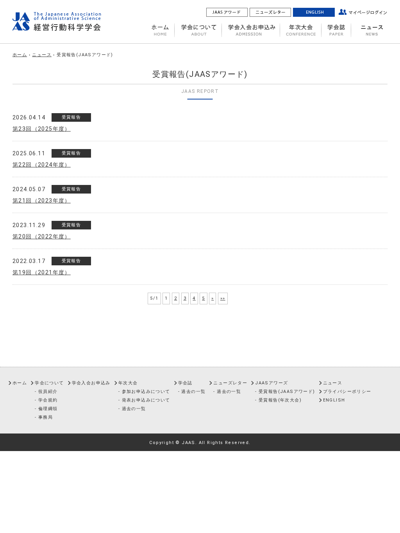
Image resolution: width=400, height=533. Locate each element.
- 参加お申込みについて (144, 391)
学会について (49, 383)
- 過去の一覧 (132, 408)
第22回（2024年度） (41, 165)
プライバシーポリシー (347, 391)
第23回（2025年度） (41, 129)
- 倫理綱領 (46, 408)
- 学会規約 (46, 400)
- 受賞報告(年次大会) (278, 400)
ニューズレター (230, 383)
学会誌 (185, 383)
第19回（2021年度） (41, 272)
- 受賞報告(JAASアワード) (285, 391)
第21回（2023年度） (41, 200)
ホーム (19, 54)
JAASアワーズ (271, 383)
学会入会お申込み (91, 383)
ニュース (42, 54)
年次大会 (128, 383)
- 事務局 (44, 417)
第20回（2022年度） (41, 236)
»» (222, 298)
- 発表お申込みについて (144, 400)
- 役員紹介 (46, 391)
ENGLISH (334, 400)
